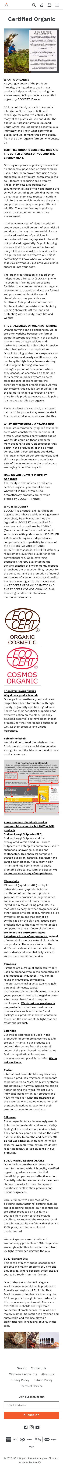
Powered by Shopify (30, 1462)
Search (21, 1368)
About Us (47, 1374)
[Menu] (57, 5)
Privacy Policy (20, 1380)
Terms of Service (31, 1386)
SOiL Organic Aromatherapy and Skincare (35, 1458)
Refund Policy (43, 1380)
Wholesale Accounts (23, 1374)
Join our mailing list (31, 1396)
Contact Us (38, 1368)
